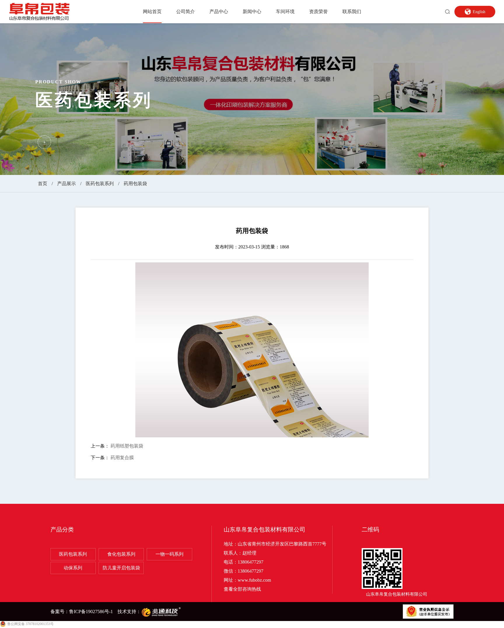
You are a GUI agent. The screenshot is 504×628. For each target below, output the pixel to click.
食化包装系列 (121, 554)
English (479, 12)
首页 (42, 183)
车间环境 (285, 11)
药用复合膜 (122, 457)
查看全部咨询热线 (242, 589)
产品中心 (218, 11)
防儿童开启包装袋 (121, 567)
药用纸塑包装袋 (127, 445)
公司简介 (185, 11)
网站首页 (152, 11)
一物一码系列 (169, 554)
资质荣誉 (318, 11)
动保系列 (73, 567)
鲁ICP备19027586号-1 (91, 611)
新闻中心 (252, 11)
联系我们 (351, 11)
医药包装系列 (100, 183)
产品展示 (66, 183)
